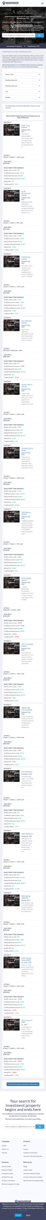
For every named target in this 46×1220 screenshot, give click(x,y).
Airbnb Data (6, 1166)
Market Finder (7, 1170)
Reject (28, 1215)
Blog (25, 1166)
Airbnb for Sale (7, 1177)
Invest (25, 1149)
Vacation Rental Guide (31, 1173)
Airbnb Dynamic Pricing (10, 1184)
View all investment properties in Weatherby (23, 1084)
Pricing (4, 1153)
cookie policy (23, 1210)
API (24, 1146)
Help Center (27, 1170)
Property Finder (7, 1173)
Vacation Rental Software (32, 1156)
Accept (18, 1215)
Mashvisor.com (15, 67)
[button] (22, 74)
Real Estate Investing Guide (33, 1180)
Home (4, 1146)
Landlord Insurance (30, 1153)
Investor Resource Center (32, 1177)
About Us (5, 1149)
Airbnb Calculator (8, 1180)
